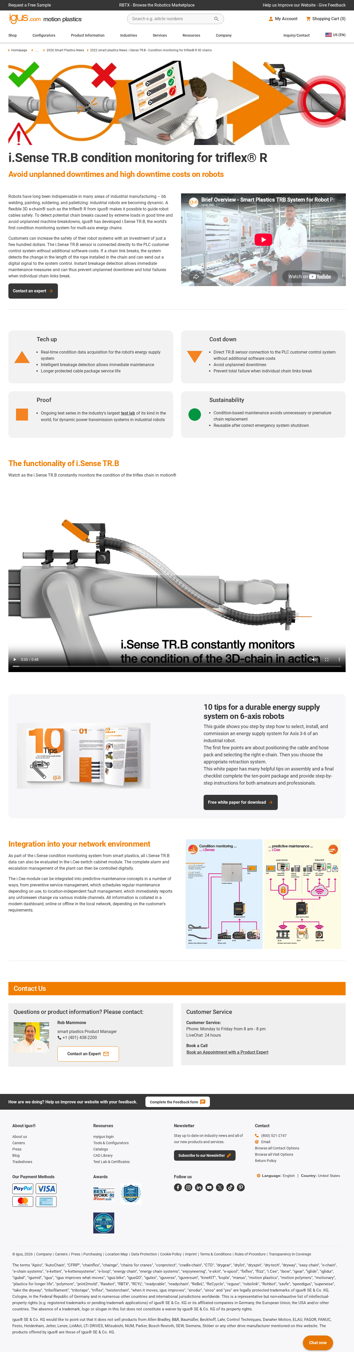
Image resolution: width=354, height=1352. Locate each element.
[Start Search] (216, 19)
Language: (278, 1176)
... (37, 50)
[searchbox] (171, 18)
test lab (128, 413)
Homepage (19, 50)
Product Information (88, 35)
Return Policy (265, 1161)
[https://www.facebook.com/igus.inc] (178, 1187)
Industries (128, 35)
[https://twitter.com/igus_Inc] (220, 1187)
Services (160, 35)
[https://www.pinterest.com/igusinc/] (241, 1187)
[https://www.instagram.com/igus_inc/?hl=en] (188, 1187)
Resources (191, 35)
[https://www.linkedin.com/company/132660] (199, 1187)
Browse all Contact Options (277, 1148)
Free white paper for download (237, 802)
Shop (12, 35)
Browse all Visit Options (274, 1154)
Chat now (318, 1342)
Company (224, 35)
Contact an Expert (84, 1053)
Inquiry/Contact (297, 35)
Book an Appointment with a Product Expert (227, 1052)
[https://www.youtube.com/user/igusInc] (209, 1187)
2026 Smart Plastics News (65, 50)
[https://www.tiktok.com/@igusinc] (230, 1187)
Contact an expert (29, 290)
